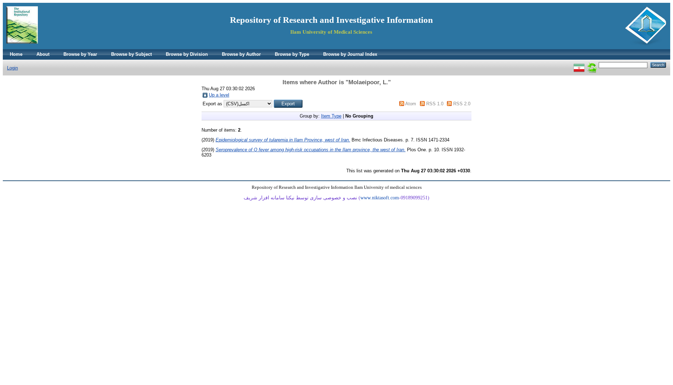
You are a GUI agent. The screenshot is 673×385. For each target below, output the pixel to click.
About (42, 54)
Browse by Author (241, 54)
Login (12, 68)
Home (16, 54)
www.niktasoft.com (379, 197)
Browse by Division (187, 54)
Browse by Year (80, 54)
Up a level (219, 95)
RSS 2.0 (461, 103)
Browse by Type (292, 54)
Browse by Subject (131, 54)
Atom (410, 103)
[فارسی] (579, 64)
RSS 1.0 (434, 103)
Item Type (331, 116)
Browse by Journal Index (350, 54)
